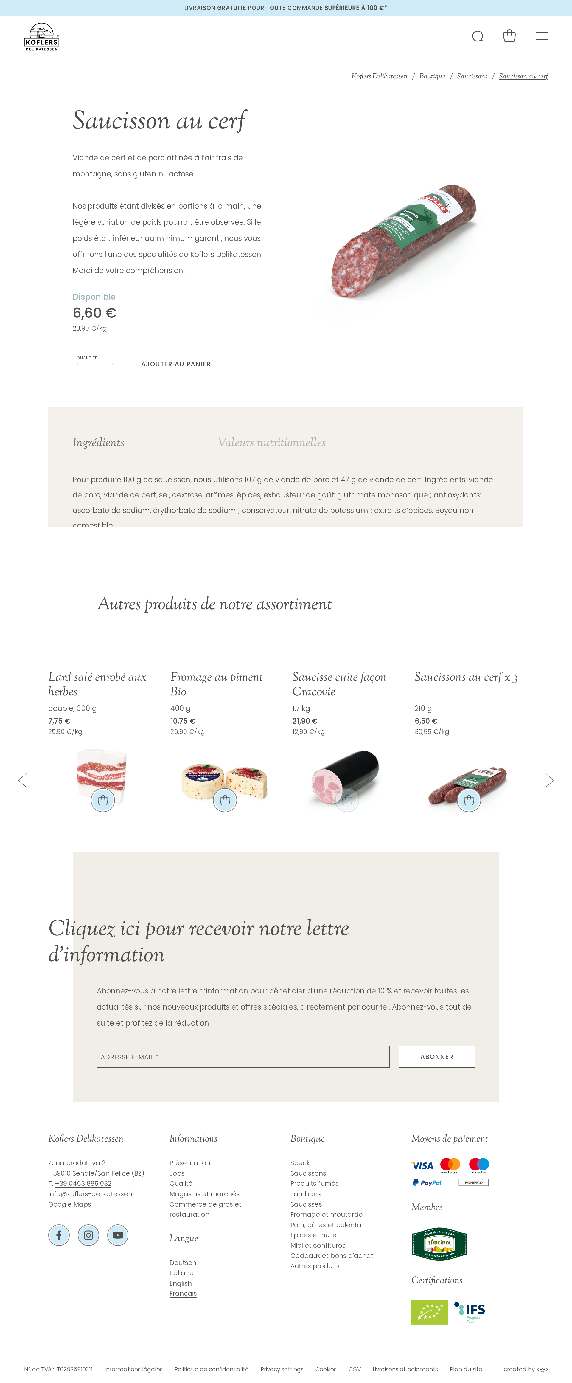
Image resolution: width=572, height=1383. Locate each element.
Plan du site (466, 1369)
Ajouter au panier (176, 364)
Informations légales (134, 1369)
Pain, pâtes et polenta (325, 1224)
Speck (300, 1163)
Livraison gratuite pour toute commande (286, 8)
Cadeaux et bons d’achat (331, 1255)
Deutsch (183, 1262)
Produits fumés (314, 1183)
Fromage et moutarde (326, 1214)
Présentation (190, 1163)
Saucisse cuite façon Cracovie (217, 685)
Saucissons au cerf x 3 (344, 678)
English (181, 1283)
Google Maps (69, 1204)
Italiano (182, 1272)
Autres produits (315, 1266)
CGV (355, 1369)
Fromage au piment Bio (94, 685)
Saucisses (306, 1204)
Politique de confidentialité (212, 1369)
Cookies (326, 1369)
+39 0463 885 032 (83, 1183)
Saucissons (472, 77)
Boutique (432, 77)
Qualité (181, 1183)
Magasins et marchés (205, 1194)
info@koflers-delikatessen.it (92, 1194)
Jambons (305, 1194)
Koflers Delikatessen (380, 77)
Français (183, 1293)
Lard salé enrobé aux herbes (464, 685)
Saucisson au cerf (523, 77)
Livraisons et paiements (405, 1369)
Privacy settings (282, 1369)
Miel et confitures (318, 1245)
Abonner (436, 1056)
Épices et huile (313, 1235)
